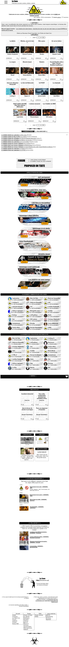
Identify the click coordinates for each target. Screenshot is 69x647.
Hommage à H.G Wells (41, 228)
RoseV (12, 75)
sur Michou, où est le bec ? (17, 140)
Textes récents (39, 615)
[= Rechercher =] (41, 131)
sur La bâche (14, 136)
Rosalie (42, 54)
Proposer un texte (34, 165)
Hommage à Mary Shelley (29, 215)
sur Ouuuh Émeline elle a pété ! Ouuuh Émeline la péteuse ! (27, 147)
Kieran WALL (41, 75)
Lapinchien (20, 117)
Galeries (14, 621)
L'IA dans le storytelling (41, 203)
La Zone (15, 1)
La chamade (56, 83)
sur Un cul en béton (15, 141)
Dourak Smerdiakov (27, 414)
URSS (36, 616)
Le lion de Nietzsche (27, 83)
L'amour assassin (34, 104)
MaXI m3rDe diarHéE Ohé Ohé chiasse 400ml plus (19, 105)
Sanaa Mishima (27, 75)
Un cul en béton (56, 41)
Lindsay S (12, 96)
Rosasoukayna (34, 117)
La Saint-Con (16, 618)
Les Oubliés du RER (49, 104)
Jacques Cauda (56, 54)
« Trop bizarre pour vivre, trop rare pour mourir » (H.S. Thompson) (34, 190)
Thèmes (26, 621)
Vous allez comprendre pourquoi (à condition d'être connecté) (42, 396)
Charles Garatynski (12, 54)
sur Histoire (13, 148)
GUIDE (56, 14)
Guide (14, 615)
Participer (24, 185)
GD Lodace (49, 117)
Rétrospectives (28, 628)
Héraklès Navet (44, 254)
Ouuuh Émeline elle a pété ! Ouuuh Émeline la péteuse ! (56, 63)
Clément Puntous (27, 54)
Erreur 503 (15, 623)
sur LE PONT (13, 150)
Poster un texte (28, 615)
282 (43, 37)
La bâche (12, 41)
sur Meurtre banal (16, 145)
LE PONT (42, 83)
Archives (26, 625)
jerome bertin (42, 96)
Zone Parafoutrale (26, 241)
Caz (56, 75)
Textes (29, 613)
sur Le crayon (15, 143)
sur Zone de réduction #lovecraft (18, 138)
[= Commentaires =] (28, 131)
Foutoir (14, 622)
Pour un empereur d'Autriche (42, 408)
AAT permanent (44, 177)
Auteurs (26, 629)
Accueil (18, 613)
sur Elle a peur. (14, 135)
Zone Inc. (27, 400)
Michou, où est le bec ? (27, 41)
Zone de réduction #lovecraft (12, 83)
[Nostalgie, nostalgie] (42, 443)
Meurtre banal (27, 62)
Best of (26, 622)
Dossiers (26, 619)
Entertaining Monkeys (49, 617)
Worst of (26, 623)
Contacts (15, 616)
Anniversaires (27, 626)
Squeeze (48, 619)
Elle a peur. (41, 41)
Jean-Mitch (56, 96)
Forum (14, 619)
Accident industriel (27, 394)
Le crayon (12, 62)
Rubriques (26, 618)
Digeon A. (27, 96)
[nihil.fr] (48, 615)
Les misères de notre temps (39, 280)
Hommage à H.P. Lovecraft (29, 267)
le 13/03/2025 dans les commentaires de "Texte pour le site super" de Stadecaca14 (46, 601)
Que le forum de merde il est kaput (27, 408)
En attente (26, 616)
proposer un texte (34, 15)
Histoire (41, 62)
